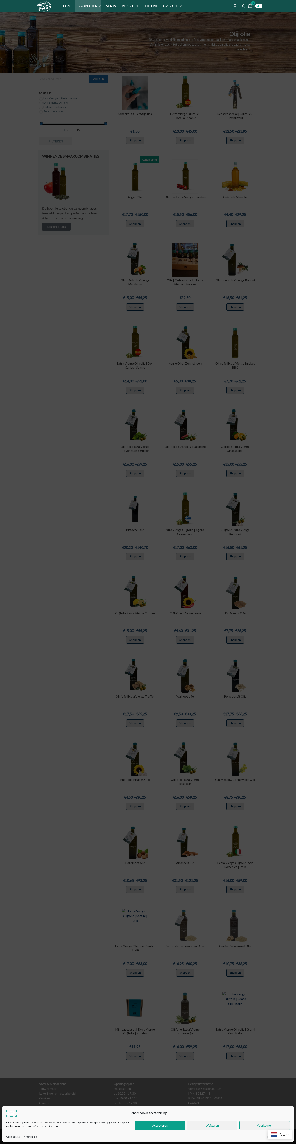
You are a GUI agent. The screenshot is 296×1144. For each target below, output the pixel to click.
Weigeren (212, 1125)
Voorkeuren (264, 1125)
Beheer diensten (276, 1136)
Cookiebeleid (13, 1136)
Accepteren (160, 1125)
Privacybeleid (30, 1136)
